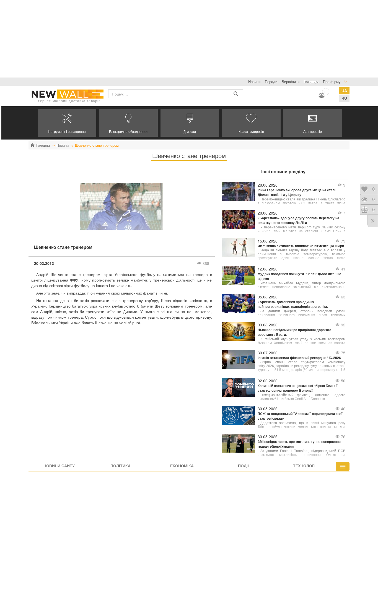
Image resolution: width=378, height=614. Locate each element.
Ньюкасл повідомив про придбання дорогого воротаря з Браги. (294, 332)
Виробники (290, 81)
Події (243, 465)
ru (344, 98)
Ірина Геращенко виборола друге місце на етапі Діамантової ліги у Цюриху (296, 192)
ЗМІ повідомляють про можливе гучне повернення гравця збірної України (299, 444)
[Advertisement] (166, 39)
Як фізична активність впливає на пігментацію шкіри (301, 246)
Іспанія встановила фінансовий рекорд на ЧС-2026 (299, 357)
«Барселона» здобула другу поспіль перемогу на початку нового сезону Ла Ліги (298, 220)
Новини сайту (59, 465)
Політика (120, 465)
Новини (254, 81)
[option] (67, 123)
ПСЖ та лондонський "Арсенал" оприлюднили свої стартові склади (300, 416)
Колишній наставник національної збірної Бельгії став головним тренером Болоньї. (297, 388)
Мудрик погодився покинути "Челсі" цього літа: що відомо (299, 276)
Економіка (182, 465)
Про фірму (332, 81)
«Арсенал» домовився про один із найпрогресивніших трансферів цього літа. (293, 304)
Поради (271, 81)
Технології (305, 465)
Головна (43, 145)
